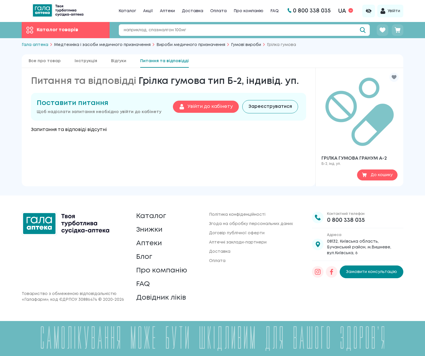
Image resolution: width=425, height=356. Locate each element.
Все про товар (45, 61)
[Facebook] (331, 272)
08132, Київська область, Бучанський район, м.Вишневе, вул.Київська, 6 (359, 247)
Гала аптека (35, 45)
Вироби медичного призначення (190, 45)
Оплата (218, 11)
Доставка (192, 11)
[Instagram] (318, 272)
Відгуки (118, 61)
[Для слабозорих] (368, 11)
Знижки (149, 230)
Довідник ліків (161, 298)
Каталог (127, 11)
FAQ (274, 11)
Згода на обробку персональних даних (251, 224)
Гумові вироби (246, 45)
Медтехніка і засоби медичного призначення (102, 45)
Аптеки (167, 11)
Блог (144, 257)
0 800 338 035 (346, 220)
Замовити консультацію (371, 272)
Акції (148, 11)
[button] (394, 77)
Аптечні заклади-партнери (238, 242)
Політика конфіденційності (237, 214)
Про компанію (248, 11)
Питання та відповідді (164, 61)
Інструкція (86, 61)
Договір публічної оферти (237, 233)
